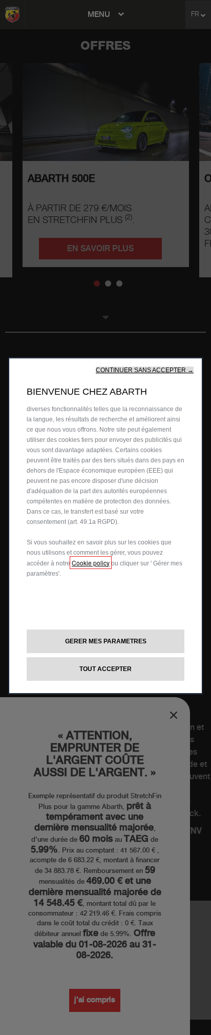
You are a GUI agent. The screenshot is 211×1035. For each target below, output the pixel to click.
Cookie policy (91, 562)
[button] (145, 370)
